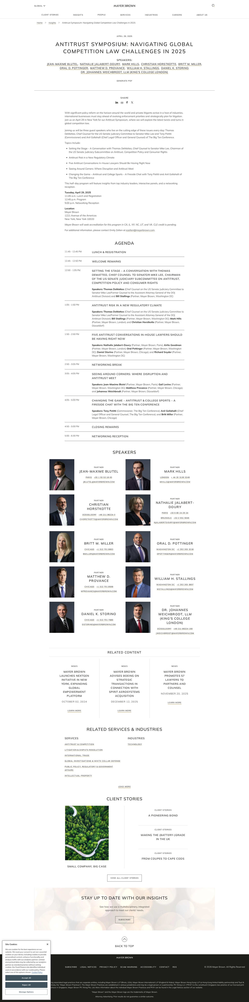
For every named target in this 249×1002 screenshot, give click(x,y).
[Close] (47, 944)
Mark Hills (130, 64)
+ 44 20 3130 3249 (180, 477)
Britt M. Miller (189, 64)
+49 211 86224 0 (107, 515)
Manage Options (26, 992)
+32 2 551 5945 (181, 518)
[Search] (213, 5)
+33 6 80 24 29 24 (179, 513)
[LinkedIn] (116, 103)
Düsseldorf (89, 515)
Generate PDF (124, 81)
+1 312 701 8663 (104, 549)
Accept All (26, 978)
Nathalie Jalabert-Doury (100, 64)
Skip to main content (12, 2)
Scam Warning (128, 967)
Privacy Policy (108, 967)
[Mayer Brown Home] (124, 5)
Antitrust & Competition (79, 744)
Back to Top (124, 946)
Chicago (89, 549)
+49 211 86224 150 (183, 629)
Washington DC (165, 549)
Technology (135, 744)
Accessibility (148, 967)
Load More (124, 787)
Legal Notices (88, 967)
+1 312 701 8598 (104, 587)
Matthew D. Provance (107, 68)
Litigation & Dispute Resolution (84, 750)
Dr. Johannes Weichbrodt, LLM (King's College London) (124, 72)
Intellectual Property (78, 775)
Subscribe (125, 919)
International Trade (77, 755)
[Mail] (121, 103)
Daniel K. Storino (174, 68)
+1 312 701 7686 (104, 620)
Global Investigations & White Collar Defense (92, 761)
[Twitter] (132, 103)
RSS (175, 967)
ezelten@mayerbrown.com (140, 230)
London (164, 477)
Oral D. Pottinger (74, 68)
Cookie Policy (37, 972)
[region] (26, 970)
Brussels (166, 518)
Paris (89, 477)
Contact (164, 967)
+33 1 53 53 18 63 (103, 477)
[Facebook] (127, 103)
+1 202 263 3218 (185, 549)
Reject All (26, 985)
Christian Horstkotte (158, 64)
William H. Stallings (143, 68)
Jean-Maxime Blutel (62, 64)
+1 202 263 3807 (185, 584)
